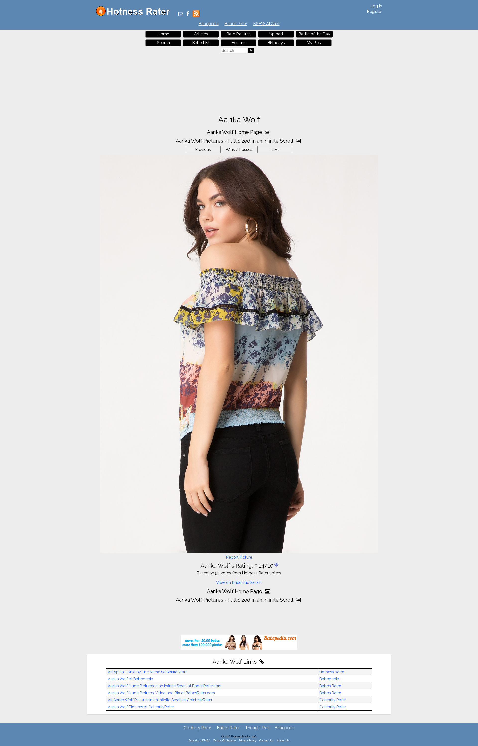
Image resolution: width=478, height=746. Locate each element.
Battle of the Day (314, 34)
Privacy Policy (247, 740)
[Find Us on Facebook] (187, 14)
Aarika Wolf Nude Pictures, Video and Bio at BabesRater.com (161, 693)
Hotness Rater (331, 672)
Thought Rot (257, 727)
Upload (276, 34)
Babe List (201, 42)
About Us (283, 740)
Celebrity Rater (332, 700)
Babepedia (209, 23)
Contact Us (266, 740)
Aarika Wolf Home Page (235, 132)
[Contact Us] (180, 14)
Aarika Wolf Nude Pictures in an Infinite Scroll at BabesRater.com (164, 686)
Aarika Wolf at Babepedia (130, 679)
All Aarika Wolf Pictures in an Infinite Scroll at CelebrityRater (160, 700)
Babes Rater (236, 23)
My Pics (314, 42)
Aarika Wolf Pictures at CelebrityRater (141, 707)
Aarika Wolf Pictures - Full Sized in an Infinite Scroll (235, 141)
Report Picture (239, 557)
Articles (201, 34)
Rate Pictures (238, 34)
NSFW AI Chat (266, 23)
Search (163, 42)
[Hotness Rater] (135, 14)
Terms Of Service (224, 740)
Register (374, 11)
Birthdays (276, 42)
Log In (376, 6)
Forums (238, 42)
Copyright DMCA (199, 740)
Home (163, 34)
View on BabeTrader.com (239, 582)
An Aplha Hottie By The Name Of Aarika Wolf (147, 672)
